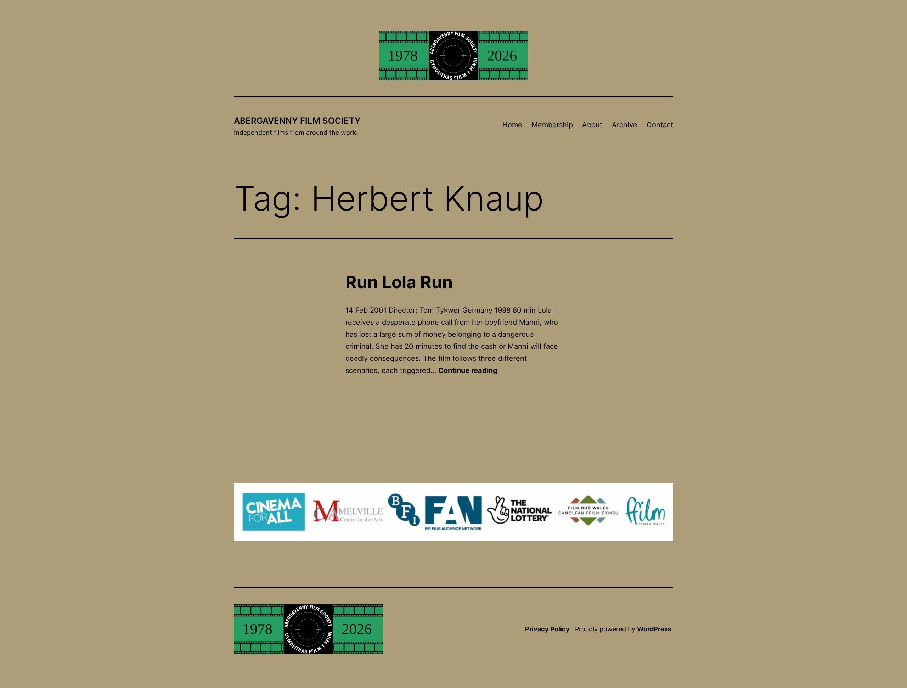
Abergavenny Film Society (297, 121)
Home (512, 125)
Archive (624, 125)
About (592, 125)
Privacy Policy (547, 629)
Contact (660, 125)
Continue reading (467, 370)
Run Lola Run (399, 282)
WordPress (654, 629)
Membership (552, 125)
